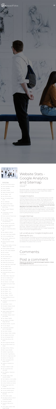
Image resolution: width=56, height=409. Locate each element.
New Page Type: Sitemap (8, 260)
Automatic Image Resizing (8, 354)
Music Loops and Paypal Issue (9, 216)
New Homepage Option (7, 337)
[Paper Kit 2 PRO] (9, 5)
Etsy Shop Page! (6, 254)
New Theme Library (6, 196)
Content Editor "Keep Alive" (8, 275)
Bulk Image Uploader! (7, 350)
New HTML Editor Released (8, 250)
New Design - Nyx (6, 291)
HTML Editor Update (7, 395)
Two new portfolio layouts (8, 390)
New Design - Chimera (7, 295)
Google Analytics (23, 197)
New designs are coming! (8, 335)
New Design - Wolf (6, 194)
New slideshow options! (7, 232)
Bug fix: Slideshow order (7, 366)
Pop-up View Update (7, 279)
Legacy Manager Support (8, 192)
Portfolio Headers (6, 190)
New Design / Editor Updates (9, 333)
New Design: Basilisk (7, 318)
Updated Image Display (7, 352)
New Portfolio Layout (7, 256)
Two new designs (6, 325)
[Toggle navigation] (54, 5)
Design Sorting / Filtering (8, 348)
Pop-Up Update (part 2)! (7, 277)
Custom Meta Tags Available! (8, 234)
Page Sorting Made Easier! (8, 287)
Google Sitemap (23, 218)
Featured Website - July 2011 (8, 323)
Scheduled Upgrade (6, 401)
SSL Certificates (5, 201)
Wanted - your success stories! (9, 381)
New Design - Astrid (6, 293)
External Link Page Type (7, 358)
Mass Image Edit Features (8, 342)
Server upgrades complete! (8, 186)
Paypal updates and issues (8, 248)
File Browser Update (6, 270)
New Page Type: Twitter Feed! (9, 264)
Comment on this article (25, 246)
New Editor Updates (6, 331)
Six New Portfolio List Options (9, 383)
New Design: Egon (6, 266)
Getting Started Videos (7, 203)
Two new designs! (6, 218)
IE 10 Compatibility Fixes (7, 236)
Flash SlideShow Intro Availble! (9, 379)
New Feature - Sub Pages (8, 281)
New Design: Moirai (6, 268)
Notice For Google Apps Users (9, 356)
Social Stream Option (7, 304)
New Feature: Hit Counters (8, 223)
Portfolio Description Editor (8, 388)
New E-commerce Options (8, 184)
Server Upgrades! (6, 188)
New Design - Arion (6, 289)
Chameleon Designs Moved (8, 306)
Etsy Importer (5, 252)
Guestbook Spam (6, 258)
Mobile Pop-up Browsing (8, 262)
